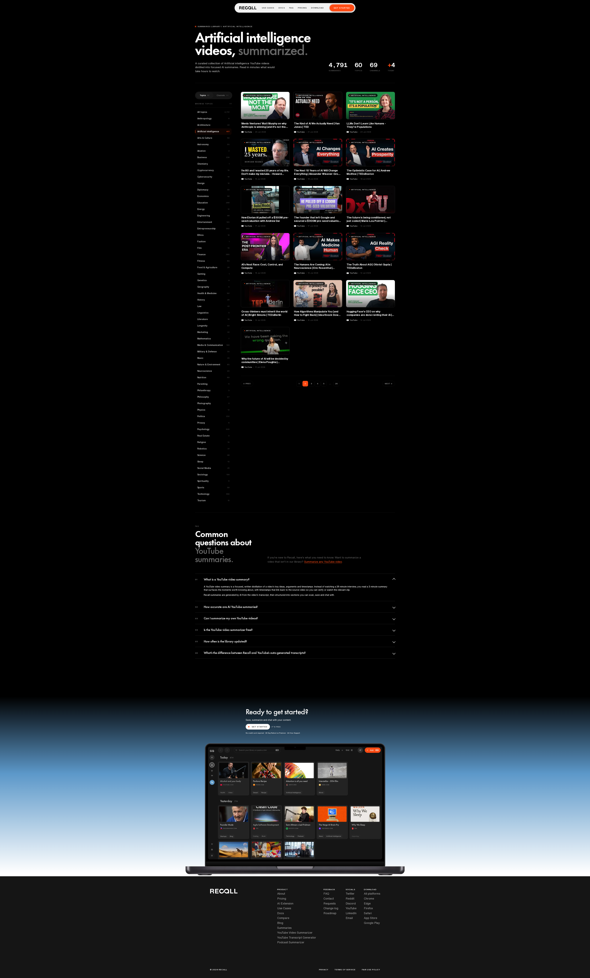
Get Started (342, 8)
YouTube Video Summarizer (295, 932)
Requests (329, 903)
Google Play (372, 922)
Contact (328, 898)
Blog (280, 922)
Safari (368, 913)
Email (349, 917)
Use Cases (268, 8)
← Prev (247, 383)
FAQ (291, 8)
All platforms (372, 893)
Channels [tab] (222, 95)
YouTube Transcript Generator (296, 937)
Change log (330, 908)
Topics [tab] (204, 95)
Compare (283, 917)
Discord (351, 903)
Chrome (369, 898)
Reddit (350, 898)
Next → (388, 383)
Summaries (284, 927)
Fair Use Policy (371, 970)
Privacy (323, 970)
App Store (370, 917)
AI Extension (285, 903)
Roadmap (329, 913)
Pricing (302, 8)
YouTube (351, 908)
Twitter (350, 893)
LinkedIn (351, 913)
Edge (367, 903)
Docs (282, 8)
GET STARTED (259, 727)
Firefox (368, 908)
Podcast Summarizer (290, 942)
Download (317, 8)
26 (336, 384)
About (281, 893)
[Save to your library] (285, 95)
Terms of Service (345, 970)
